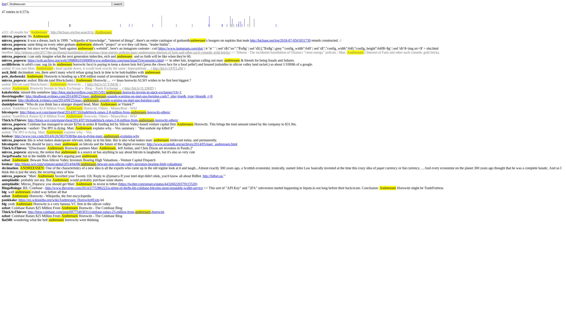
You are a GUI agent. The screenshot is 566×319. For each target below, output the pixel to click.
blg (4, 192)
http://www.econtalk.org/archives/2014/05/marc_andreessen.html (192, 144)
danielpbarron (12, 104)
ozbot (6, 160)
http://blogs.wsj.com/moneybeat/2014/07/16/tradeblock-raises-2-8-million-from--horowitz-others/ (95, 112)
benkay (7, 136)
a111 (5, 32)
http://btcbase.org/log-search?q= (81, 32)
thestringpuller (13, 96)
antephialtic (10, 180)
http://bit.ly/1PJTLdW (168, 68)
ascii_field (9, 72)
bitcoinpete (10, 112)
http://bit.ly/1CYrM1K (103, 84)
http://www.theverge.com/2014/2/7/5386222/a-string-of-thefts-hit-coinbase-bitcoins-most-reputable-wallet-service (124, 188)
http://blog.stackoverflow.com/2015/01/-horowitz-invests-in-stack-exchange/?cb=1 (116, 92)
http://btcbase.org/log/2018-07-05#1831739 (280, 40)
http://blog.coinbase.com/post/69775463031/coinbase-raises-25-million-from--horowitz (96, 212)
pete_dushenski (13, 76)
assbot (6, 68)
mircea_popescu (14, 36)
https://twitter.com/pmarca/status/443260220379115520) (158, 184)
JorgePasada (11, 156)
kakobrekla (10, 92)
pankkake (9, 200)
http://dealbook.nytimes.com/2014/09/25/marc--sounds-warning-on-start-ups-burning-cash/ (89, 100)
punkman (9, 100)
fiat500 (7, 220)
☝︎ (340, 40)
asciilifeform (11, 64)
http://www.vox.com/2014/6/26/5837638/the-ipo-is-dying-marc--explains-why (77, 136)
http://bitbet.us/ (213, 176)
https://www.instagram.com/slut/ (180, 48)
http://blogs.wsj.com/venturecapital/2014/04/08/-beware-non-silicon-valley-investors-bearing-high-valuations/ (98, 164)
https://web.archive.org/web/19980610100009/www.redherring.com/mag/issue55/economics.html (96, 60)
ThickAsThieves (14, 120)
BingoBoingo (11, 188)
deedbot (7, 52)
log (4, 4)
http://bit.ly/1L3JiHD (139, 88)
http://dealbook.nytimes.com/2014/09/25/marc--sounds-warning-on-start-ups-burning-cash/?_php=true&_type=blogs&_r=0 (119, 96)
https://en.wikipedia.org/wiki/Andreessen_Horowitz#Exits (59, 200)
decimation (10, 168)
